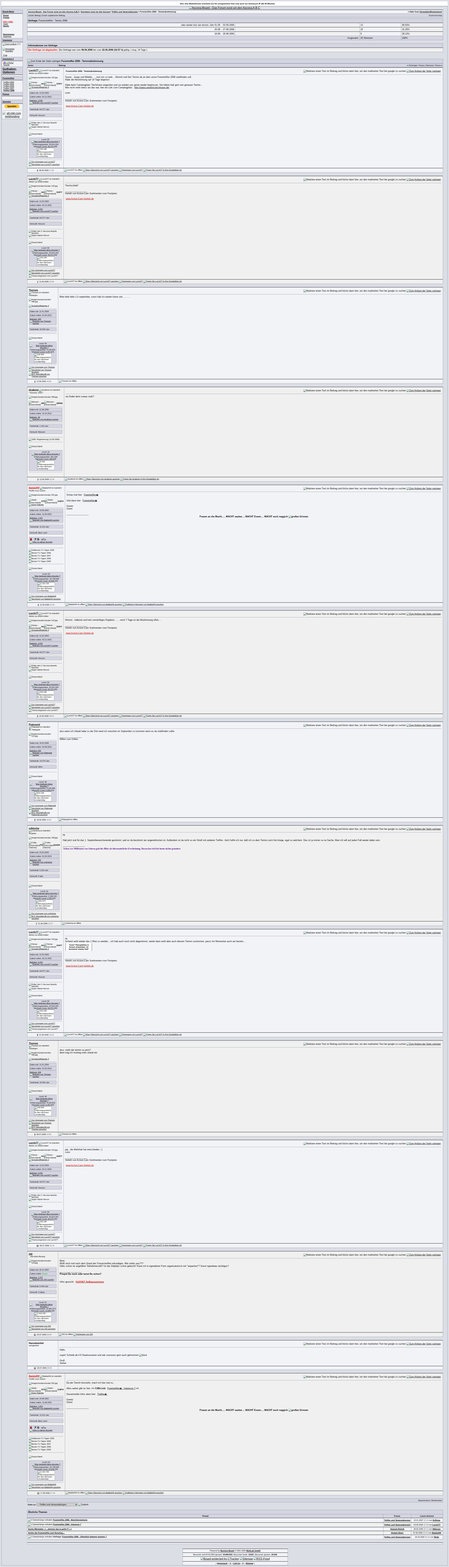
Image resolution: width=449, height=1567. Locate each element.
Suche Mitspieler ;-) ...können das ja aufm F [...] (50, 1529)
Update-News (397, 1533)
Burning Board (227, 1551)
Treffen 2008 (8, 90)
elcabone (34, 390)
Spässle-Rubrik (397, 1529)
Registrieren (435, 12)
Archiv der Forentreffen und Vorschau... (46, 1533)
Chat (5, 55)
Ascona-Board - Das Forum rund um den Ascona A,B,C (53, 12)
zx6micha (34, 828)
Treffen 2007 (8, 88)
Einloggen (7, 36)
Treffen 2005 (8, 84)
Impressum (222, 1563)
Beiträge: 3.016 (36, 101)
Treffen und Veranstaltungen (125, 12)
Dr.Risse (436, 1520)
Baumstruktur (424, 1500)
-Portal (8, 63)
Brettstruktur (436, 1500)
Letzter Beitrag (34, 15)
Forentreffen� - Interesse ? (121, 1388)
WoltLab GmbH (253, 1551)
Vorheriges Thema (416, 65)
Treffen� (102, 1394)
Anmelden (425, 12)
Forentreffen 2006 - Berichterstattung (70, 1520)
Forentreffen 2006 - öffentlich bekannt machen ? (84, 1537)
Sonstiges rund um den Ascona (95, 12)
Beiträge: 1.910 (36, 518)
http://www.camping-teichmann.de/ (151, 87)
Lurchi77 (33, 70)
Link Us (236, 1563)
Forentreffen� (91, 494)
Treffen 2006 (8, 86)
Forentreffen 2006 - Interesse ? (67, 1524)
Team (5, 24)
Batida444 (436, 1533)
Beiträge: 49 (35, 417)
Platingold (34, 724)
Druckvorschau (435, 15)
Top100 (6, 65)
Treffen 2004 (8, 82)
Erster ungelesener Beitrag (53, 15)
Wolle (436, 1537)
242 (30, 1254)
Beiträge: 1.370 (36, 1277)
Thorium (33, 290)
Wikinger (437, 1529)
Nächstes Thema (433, 65)
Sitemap (249, 1563)
